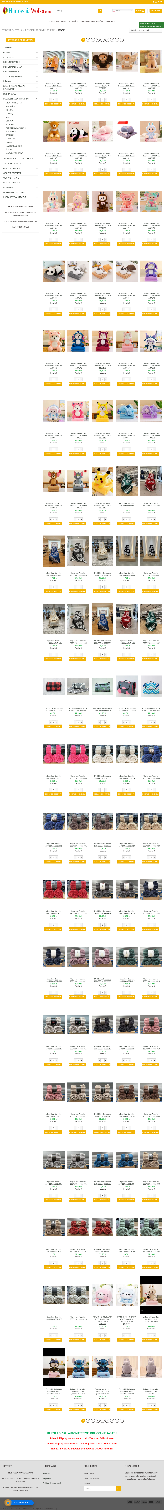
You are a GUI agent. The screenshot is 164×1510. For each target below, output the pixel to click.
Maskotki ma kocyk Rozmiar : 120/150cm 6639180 (102, 225)
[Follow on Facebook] (153, 2)
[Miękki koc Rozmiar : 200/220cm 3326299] (127, 1227)
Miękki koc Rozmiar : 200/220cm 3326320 (102, 980)
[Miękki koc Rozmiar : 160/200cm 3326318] (151, 957)
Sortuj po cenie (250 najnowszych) (151, 26)
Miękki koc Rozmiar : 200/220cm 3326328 (151, 844)
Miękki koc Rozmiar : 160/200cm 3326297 (53, 1318)
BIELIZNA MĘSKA (11, 71)
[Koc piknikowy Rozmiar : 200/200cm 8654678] (127, 686)
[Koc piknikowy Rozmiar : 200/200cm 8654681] (54, 686)
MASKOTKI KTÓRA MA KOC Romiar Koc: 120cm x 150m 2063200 (102, 1320)
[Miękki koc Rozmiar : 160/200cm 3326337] (54, 754)
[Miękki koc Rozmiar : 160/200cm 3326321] (78, 957)
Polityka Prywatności (52, 1483)
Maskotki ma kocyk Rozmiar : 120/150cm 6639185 (102, 155)
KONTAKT (110, 21)
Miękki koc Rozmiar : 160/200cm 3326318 (151, 980)
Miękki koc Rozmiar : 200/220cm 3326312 (53, 1115)
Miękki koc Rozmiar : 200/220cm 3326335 (102, 777)
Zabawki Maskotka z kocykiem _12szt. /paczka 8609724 (78, 1391)
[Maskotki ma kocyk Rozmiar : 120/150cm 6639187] (54, 131)
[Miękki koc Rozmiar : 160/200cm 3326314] (127, 1024)
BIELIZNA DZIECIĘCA (12, 67)
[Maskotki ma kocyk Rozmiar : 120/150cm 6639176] (78, 271)
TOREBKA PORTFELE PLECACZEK (18, 158)
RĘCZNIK (10, 135)
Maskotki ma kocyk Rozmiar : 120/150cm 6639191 (78, 85)
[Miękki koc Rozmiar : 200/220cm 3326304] (127, 1160)
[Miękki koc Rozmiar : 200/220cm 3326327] (54, 889)
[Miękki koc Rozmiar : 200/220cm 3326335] (102, 754)
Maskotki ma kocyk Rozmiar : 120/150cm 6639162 (53, 505)
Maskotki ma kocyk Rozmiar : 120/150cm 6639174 (126, 295)
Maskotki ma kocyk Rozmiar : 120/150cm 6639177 (53, 295)
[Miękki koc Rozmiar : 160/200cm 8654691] (54, 551)
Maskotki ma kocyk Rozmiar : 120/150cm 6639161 (78, 505)
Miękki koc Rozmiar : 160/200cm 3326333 (151, 777)
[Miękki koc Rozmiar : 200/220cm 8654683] (127, 619)
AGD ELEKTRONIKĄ (12, 163)
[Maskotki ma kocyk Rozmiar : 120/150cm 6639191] (78, 61)
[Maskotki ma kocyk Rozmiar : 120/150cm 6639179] (127, 201)
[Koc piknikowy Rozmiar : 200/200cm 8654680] (78, 686)
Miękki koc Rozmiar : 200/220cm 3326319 (127, 980)
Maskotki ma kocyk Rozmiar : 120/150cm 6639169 (126, 365)
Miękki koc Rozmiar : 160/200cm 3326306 (78, 1182)
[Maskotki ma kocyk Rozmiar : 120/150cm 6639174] (127, 271)
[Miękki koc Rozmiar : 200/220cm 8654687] (151, 551)
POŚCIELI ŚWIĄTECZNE (15, 128)
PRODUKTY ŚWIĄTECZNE (14, 197)
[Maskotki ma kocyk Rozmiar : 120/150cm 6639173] (151, 271)
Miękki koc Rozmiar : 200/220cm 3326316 (78, 1047)
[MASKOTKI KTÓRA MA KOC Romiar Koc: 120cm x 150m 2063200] (102, 1295)
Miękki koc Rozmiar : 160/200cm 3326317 (53, 1047)
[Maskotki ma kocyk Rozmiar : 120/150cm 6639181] (78, 201)
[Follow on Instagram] (156, 2)
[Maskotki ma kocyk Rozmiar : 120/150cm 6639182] (54, 201)
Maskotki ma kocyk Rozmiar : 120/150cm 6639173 (151, 295)
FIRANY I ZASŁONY (11, 182)
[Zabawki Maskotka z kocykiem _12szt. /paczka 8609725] (54, 1367)
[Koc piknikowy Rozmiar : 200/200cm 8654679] (102, 686)
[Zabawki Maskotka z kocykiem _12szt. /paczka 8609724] (78, 1367)
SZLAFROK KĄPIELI (14, 103)
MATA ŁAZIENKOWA (14, 153)
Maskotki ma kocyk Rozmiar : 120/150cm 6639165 (102, 435)
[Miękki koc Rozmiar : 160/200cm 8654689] (102, 551)
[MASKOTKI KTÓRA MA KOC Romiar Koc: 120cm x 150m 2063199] (127, 1295)
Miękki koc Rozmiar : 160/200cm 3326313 (151, 1047)
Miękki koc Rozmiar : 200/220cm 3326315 (102, 1047)
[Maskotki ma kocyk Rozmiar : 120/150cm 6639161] (78, 481)
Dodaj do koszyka (53, 104)
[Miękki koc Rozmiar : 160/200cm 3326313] (151, 1024)
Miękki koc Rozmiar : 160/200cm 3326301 (78, 1250)
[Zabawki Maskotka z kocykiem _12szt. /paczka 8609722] (127, 1367)
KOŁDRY (9, 110)
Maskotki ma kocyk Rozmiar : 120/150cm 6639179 (126, 225)
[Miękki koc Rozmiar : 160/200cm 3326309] (127, 1092)
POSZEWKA (11, 131)
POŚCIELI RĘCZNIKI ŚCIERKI (40, 30)
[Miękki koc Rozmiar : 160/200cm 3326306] (78, 1160)
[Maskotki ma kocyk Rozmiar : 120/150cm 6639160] (102, 481)
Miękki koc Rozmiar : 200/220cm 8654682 (151, 642)
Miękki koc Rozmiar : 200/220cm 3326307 (53, 1182)
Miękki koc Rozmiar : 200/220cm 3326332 (53, 844)
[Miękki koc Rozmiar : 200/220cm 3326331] (78, 821)
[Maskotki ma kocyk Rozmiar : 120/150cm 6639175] (102, 271)
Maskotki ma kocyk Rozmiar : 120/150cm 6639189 (126, 85)
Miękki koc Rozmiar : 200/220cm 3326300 (102, 1250)
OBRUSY (9, 121)
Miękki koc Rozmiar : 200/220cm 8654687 (151, 574)
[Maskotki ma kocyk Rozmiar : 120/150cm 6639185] (102, 131)
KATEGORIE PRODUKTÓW (91, 21)
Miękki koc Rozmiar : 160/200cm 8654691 (53, 574)
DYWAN (9, 142)
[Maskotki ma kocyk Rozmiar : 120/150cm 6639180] (102, 201)
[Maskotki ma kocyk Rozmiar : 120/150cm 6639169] (127, 341)
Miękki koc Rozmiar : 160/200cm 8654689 (102, 574)
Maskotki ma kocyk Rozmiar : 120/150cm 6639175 (102, 295)
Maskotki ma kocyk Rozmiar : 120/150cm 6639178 (151, 225)
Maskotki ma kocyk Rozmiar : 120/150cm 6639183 (151, 155)
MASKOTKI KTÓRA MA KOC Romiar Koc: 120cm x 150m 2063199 (126, 1320)
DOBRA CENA (9, 94)
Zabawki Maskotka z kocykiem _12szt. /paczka (151, 1391)
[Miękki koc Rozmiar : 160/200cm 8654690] (78, 551)
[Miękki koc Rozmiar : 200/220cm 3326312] (54, 1092)
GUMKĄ (9, 114)
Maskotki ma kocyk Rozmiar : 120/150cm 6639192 (53, 85)
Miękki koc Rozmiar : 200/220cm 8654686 (53, 642)
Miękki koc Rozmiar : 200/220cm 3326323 (151, 912)
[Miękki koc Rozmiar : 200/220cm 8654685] (78, 619)
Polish (117, 11)
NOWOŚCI (73, 21)
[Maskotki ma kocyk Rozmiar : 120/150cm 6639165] (102, 411)
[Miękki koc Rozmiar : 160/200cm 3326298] (151, 1227)
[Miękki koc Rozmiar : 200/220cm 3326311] (78, 1092)
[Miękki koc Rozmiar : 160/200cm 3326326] (78, 889)
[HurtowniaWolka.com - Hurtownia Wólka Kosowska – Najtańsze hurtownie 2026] (27, 10)
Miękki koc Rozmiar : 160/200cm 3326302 (53, 1250)
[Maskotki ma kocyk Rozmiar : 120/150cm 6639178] (151, 201)
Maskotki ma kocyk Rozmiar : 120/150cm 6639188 (151, 85)
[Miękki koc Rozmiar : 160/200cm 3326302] (54, 1227)
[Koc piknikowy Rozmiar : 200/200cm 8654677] (151, 686)
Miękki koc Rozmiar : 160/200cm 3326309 (127, 1115)
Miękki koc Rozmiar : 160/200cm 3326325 (102, 912)
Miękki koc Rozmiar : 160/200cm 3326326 (78, 912)
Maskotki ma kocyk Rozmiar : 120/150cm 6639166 (78, 435)
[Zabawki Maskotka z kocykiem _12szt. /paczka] (151, 1367)
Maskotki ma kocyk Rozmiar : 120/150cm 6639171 (78, 365)
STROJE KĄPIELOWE (12, 76)
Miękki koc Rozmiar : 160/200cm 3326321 (78, 980)
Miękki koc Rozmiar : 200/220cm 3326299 (127, 1250)
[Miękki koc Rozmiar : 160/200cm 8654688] (127, 551)
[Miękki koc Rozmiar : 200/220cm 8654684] (102, 619)
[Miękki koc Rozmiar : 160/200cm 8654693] (127, 481)
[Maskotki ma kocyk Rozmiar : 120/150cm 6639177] (54, 271)
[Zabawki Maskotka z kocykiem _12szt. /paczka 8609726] (151, 1295)
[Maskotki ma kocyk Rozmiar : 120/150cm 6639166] (78, 411)
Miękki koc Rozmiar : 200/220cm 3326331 (78, 844)
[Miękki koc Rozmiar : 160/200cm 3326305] (102, 1160)
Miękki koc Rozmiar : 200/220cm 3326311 (78, 1115)
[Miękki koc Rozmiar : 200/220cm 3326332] (54, 821)
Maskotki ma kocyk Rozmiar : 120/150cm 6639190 (102, 85)
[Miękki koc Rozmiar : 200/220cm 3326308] (151, 1092)
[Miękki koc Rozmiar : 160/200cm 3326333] (151, 754)
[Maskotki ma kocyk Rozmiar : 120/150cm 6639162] (54, 481)
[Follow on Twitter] (158, 2)
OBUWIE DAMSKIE (11, 168)
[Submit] (100, 11)
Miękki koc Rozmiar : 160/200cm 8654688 (127, 574)
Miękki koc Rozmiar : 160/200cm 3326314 (127, 1047)
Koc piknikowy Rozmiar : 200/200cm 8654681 (53, 709)
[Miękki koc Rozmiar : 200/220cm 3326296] (78, 1295)
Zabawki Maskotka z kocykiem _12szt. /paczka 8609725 (54, 1391)
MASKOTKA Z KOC (14, 146)
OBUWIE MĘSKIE (11, 178)
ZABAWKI (7, 47)
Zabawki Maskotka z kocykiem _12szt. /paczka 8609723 (103, 1391)
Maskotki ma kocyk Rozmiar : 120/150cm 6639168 (151, 365)
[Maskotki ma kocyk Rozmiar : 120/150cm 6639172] (54, 341)
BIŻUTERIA (8, 187)
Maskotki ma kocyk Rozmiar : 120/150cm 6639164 (126, 435)
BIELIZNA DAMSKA (11, 62)
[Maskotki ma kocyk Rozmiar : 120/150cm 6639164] (127, 411)
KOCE (8, 117)
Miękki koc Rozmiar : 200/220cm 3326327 (53, 912)
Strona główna (12, 30)
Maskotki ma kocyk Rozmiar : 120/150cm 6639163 (151, 435)
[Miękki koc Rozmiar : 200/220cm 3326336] (78, 754)
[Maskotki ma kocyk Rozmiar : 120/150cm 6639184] (127, 131)
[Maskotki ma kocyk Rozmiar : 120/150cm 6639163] (151, 411)
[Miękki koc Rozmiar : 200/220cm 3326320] (102, 957)
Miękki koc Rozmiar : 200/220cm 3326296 (78, 1318)
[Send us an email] (161, 2)
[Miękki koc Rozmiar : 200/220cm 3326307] (54, 1160)
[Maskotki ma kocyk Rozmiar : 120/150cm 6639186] (78, 131)
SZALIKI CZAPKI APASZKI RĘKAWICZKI (14, 87)
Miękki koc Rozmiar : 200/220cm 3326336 (78, 777)
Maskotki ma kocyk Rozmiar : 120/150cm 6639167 (53, 435)
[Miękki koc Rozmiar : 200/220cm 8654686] (54, 619)
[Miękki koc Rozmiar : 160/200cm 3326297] (54, 1295)
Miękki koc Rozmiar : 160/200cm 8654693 (127, 504)
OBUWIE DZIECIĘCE (12, 173)
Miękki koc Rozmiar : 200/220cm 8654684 (102, 642)
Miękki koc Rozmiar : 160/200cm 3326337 (53, 777)
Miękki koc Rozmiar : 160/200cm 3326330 (102, 844)
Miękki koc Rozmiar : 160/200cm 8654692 (151, 504)
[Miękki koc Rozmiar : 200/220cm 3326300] (102, 1227)
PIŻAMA (7, 81)
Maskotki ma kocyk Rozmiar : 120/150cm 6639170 (102, 365)
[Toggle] (37, 48)
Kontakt (46, 1473)
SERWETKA (10, 139)
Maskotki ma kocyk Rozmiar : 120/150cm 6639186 (78, 155)
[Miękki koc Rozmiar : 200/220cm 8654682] (151, 619)
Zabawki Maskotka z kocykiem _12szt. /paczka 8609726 (151, 1319)
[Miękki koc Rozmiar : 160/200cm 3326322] (54, 957)
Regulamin (47, 1478)
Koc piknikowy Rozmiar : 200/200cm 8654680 (78, 709)
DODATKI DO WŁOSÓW (14, 192)
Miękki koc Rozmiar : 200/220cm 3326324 (127, 912)
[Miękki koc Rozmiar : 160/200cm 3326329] (127, 821)
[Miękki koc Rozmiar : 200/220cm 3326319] (127, 957)
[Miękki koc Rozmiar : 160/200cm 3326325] (102, 889)
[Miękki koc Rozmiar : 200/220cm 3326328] (151, 821)
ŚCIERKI (9, 149)
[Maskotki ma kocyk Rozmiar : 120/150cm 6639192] (54, 61)
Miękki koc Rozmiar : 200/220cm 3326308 (151, 1115)
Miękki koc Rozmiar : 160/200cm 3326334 (127, 777)
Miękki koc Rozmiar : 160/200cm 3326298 (151, 1250)
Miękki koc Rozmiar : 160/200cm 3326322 (53, 980)
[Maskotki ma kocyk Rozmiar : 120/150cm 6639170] (102, 341)
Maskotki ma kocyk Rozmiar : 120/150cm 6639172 (53, 365)
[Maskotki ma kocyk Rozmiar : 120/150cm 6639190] (102, 61)
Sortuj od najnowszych (148, 23)
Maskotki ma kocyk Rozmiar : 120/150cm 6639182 (53, 225)
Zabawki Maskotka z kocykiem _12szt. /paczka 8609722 (127, 1391)
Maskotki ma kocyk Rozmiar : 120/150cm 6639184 (126, 155)
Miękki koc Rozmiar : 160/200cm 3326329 (127, 844)
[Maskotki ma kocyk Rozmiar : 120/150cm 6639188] (151, 61)
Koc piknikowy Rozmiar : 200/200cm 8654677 (151, 709)
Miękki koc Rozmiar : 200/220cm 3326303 (151, 1182)
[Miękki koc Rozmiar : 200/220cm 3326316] (78, 1024)
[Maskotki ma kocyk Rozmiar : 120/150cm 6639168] (151, 341)
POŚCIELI (10, 124)
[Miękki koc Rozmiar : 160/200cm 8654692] (151, 481)
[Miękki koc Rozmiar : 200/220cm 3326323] (151, 889)
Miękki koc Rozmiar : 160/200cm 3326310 (102, 1115)
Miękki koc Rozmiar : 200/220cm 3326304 (127, 1182)
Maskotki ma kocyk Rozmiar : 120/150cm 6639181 (78, 225)
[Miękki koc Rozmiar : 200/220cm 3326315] (102, 1024)
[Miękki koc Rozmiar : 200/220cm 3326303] (151, 1160)
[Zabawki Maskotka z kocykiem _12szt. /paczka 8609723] (102, 1367)
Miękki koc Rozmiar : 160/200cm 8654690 (78, 574)
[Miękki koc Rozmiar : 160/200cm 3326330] (102, 821)
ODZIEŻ (6, 52)
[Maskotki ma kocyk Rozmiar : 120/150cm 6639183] (151, 131)
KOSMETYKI (8, 57)
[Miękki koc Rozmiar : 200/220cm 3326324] (127, 889)
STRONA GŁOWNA (57, 21)
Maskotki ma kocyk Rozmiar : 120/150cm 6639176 (78, 295)
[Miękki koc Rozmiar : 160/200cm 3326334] (127, 754)
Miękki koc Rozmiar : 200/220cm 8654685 (78, 642)
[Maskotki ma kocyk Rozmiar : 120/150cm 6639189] (127, 62)
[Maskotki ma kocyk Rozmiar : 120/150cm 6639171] (78, 341)
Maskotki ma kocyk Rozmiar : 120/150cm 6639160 (102, 505)
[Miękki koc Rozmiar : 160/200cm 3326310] (102, 1092)
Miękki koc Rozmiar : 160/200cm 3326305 (102, 1182)
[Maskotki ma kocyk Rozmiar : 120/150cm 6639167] (54, 411)
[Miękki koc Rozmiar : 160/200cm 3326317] (54, 1024)
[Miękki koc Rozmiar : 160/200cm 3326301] (78, 1227)
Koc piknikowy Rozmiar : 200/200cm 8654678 (126, 709)
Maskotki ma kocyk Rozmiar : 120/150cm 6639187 (53, 155)
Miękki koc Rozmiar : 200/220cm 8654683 (127, 642)
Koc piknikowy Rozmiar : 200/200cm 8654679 (102, 709)
